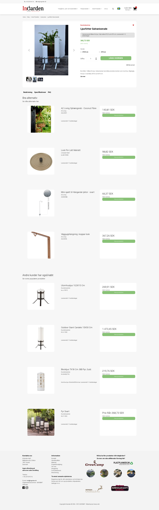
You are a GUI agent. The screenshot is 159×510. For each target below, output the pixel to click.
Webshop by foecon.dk (92, 504)
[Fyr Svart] (41, 427)
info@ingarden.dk (41, 1)
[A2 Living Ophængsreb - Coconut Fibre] (41, 124)
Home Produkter (96, 8)
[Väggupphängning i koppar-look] (41, 250)
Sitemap (25, 484)
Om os (106, 8)
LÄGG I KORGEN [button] (116, 58)
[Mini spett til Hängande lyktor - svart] (41, 208)
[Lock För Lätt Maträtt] (41, 166)
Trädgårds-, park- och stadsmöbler (67, 8)
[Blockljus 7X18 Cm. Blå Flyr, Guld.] (41, 385)
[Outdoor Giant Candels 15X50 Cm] (41, 343)
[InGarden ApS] (33, 8)
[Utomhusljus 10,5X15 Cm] (41, 301)
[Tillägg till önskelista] (133, 25)
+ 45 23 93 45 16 (29, 1)
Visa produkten (118, 115)
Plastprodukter (85, 8)
